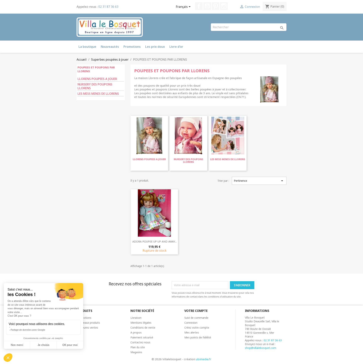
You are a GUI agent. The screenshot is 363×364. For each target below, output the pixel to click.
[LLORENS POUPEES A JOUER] (149, 136)
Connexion (190, 322)
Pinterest (215, 6)
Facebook (199, 6)
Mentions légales (140, 322)
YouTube (207, 6)
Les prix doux (155, 47)
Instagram (224, 6)
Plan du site (137, 347)
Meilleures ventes (87, 327)
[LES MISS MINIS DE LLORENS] (228, 136)
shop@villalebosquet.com (260, 348)
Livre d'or (176, 47)
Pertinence (259, 180)
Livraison (135, 317)
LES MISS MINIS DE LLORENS (98, 94)
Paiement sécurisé (141, 337)
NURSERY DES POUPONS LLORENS (95, 86)
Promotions (132, 47)
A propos (136, 332)
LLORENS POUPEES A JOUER (97, 79)
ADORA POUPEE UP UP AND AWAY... (154, 241)
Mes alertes (191, 332)
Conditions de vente (142, 327)
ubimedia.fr (203, 359)
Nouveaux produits (88, 322)
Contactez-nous (140, 342)
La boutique (87, 47)
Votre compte (196, 311)
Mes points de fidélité (197, 337)
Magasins (136, 352)
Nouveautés (110, 47)
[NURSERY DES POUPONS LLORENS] (188, 136)
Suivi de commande (196, 317)
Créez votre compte (196, 327)
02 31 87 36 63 (108, 7)
